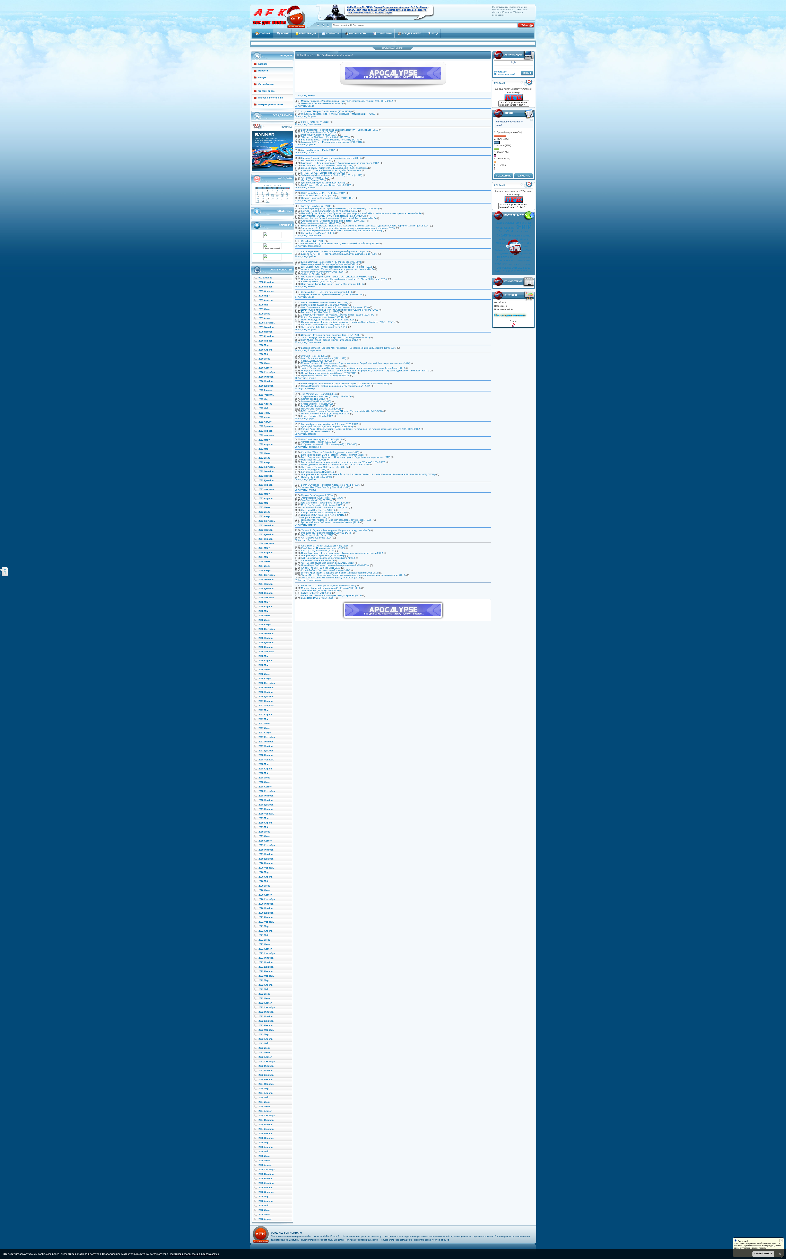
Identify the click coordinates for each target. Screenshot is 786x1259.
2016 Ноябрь (266, 692)
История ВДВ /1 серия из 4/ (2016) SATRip (322, 555)
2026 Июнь (264, 1210)
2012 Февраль (266, 435)
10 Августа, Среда (304, 418)
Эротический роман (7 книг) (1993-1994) (322, 498)
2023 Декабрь (266, 1075)
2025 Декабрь (266, 1183)
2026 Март (264, 1196)
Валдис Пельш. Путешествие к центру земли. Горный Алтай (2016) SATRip (340, 243)
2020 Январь (266, 863)
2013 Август (265, 516)
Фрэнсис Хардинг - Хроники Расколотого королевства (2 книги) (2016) (337, 269)
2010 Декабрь (266, 386)
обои (513, 250)
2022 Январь (266, 971)
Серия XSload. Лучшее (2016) (316, 361)
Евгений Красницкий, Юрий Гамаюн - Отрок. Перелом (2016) (332, 455)
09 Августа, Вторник (305, 434)
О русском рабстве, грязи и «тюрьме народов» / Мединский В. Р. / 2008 (338, 114)
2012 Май (264, 449)
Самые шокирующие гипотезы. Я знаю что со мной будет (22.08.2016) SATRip (341, 230)
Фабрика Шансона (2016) (314, 517)
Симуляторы (523, 242)
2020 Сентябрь (267, 899)
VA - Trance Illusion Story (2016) (317, 535)
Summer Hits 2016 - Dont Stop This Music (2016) (325, 487)
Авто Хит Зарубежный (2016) (316, 206)
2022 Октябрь (266, 1012)
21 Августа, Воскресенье (308, 246)
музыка (501, 227)
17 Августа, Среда (304, 297)
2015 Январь (266, 593)
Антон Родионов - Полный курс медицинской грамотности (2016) (335, 251)
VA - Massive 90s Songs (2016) (316, 537)
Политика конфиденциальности (361, 1240)
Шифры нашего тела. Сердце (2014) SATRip (324, 512)
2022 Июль (264, 998)
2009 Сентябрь (267, 322)
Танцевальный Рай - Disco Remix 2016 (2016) (324, 507)
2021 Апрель (266, 931)
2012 (501, 246)
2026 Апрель (266, 1201)
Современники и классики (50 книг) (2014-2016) (326, 396)
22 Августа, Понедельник (308, 235)
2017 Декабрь (266, 750)
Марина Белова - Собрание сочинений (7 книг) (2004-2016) (332, 294)
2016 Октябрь (266, 687)
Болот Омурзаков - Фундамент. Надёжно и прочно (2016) (330, 485)
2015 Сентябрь (267, 629)
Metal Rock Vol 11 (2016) (313, 459)
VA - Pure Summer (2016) (313, 180)
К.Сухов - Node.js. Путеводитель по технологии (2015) (329, 211)
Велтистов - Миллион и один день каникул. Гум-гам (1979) (331, 595)
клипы (511, 227)
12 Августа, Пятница (305, 378)
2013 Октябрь (266, 525)
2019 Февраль (266, 813)
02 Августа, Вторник (305, 540)
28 (287, 198)
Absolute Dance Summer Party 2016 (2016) (322, 271)
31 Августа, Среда (304, 106)
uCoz (446, 1240)
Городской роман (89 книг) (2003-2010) (321, 223)
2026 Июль (264, 1214)
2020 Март (264, 872)
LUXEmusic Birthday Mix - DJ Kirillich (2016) (323, 193)
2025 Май (264, 1151)
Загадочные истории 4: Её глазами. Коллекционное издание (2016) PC (337, 314)
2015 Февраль (266, 597)
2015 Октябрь (266, 633)
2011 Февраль (266, 395)
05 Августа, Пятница (305, 490)
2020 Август (265, 895)
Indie (504, 264)
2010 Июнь (264, 358)
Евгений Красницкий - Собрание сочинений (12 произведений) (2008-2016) (340, 572)
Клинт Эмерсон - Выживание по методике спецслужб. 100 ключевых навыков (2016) (345, 383)
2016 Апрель (266, 660)
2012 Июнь (264, 453)
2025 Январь (266, 1133)
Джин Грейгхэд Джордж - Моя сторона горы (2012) (327, 426)
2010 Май (264, 354)
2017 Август (265, 732)
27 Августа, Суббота (305, 144)
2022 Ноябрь (266, 1016)
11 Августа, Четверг (305, 388)
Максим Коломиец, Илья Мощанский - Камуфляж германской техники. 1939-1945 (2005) (347, 101)
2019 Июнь (264, 831)
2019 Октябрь (266, 849)
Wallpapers (500, 250)
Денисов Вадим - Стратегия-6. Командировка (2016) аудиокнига (334, 168)
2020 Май (264, 881)
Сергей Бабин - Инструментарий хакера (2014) (325, 570)
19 (277, 196)
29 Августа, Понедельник (308, 124)
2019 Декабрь (266, 858)
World (529, 250)
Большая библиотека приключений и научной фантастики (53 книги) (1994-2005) (343, 462)
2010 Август (265, 368)
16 (262, 196)
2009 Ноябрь (266, 331)
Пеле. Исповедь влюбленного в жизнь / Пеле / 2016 (328, 319)
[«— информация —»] (514, 325)
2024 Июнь (264, 1102)
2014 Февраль (266, 543)
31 (267, 201)
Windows (512, 231)
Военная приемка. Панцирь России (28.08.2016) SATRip (330, 139)
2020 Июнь (264, 886)
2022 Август (265, 1003)
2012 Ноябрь (266, 476)
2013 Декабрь (266, 534)
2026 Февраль (266, 1192)
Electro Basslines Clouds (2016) (317, 416)
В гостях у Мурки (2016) (313, 469)
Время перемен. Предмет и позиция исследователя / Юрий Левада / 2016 (339, 130)
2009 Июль (264, 313)
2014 (500, 267)
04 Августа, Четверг (305, 525)
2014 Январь (266, 539)
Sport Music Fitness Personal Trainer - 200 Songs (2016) (329, 340)
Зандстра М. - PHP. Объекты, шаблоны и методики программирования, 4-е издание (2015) (348, 228)
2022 (524, 271)
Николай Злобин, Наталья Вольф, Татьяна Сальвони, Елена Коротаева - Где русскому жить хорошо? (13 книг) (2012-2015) (365, 225)
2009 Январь (266, 286)
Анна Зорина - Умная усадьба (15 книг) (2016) (325, 545)
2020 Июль (264, 890)
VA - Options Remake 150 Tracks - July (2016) (324, 467)
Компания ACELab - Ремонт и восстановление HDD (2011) (331, 142)
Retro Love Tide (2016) (312, 241)
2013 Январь (266, 485)
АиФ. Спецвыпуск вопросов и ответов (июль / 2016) (328, 558)
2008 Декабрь (266, 282)
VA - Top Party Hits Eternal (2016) (317, 550)
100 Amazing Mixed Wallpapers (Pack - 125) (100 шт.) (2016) (331, 175)
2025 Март (264, 1142)
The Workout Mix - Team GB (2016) (319, 394)
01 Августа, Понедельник (308, 580)
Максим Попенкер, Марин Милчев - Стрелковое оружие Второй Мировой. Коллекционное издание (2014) (355, 363)
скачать (504, 235)
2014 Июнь (264, 561)
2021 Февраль (266, 922)
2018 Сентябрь (267, 791)
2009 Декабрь (266, 336)
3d (508, 250)
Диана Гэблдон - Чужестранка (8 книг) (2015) (324, 502)
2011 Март (264, 399)
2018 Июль (264, 782)
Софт (502, 231)
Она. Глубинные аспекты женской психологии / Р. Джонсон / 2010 (335, 307)
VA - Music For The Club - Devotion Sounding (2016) (327, 165)
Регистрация (500, 71)
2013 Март (264, 494)
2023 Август (265, 1057)
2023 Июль (264, 1052)
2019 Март (264, 818)
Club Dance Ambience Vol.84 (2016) (319, 132)
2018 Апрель (266, 768)
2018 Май (264, 773)
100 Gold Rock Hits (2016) (314, 356)
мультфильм (512, 222)
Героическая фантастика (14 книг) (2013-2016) (325, 375)
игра (527, 257)
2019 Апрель (266, 822)
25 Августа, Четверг (305, 187)
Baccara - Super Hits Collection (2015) (320, 312)
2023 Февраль (266, 1030)
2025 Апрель (266, 1147)
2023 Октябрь (266, 1066)
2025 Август (265, 1165)
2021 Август (265, 949)
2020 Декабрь (266, 913)
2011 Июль (264, 417)
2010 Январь (266, 340)
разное (528, 264)
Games (507, 267)
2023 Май (264, 1043)
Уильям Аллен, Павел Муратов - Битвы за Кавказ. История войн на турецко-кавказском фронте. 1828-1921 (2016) (360, 429)
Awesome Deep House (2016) (316, 401)
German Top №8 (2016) (313, 399)
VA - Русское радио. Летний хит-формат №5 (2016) (327, 563)
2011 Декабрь (266, 426)
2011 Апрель (265, 404)
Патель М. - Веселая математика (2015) (322, 103)
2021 (517, 271)
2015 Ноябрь (266, 638)
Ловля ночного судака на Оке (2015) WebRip (324, 305)
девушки (521, 250)
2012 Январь (266, 431)
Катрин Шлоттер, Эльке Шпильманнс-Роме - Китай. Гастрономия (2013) (338, 218)
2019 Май (264, 827)
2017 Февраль (266, 705)
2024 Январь (266, 1079)
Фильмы (522, 239)
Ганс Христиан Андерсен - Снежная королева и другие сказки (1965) (336, 520)
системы (512, 264)
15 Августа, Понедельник (308, 342)
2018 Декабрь (266, 804)
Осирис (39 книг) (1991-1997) (316, 431)
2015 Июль (264, 620)
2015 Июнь (264, 615)
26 (277, 198)
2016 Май (264, 665)
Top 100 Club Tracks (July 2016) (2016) (321, 408)
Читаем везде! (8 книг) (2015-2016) (319, 442)
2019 (504, 271)
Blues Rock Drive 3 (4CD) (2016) (317, 598)
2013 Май (264, 503)
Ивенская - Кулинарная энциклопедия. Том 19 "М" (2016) (330, 335)
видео (500, 222)
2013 (521, 264)
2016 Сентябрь (267, 683)
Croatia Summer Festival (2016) (317, 404)
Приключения (505, 257)
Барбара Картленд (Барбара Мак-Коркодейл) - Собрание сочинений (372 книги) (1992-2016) (348, 348)
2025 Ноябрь (266, 1178)
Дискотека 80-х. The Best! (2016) (318, 510)
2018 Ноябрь (266, 800)
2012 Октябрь (266, 471)
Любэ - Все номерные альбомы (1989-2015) (324, 317)
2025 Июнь (264, 1156)
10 (267, 193)
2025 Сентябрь (267, 1169)
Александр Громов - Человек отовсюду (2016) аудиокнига (331, 170)
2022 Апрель (266, 985)
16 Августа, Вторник (305, 329)
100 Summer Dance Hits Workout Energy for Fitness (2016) (331, 577)
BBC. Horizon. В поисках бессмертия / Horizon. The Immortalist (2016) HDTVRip (342, 411)
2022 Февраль (266, 976)
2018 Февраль (266, 759)
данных (504, 253)
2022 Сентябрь (267, 1007)
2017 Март (264, 710)
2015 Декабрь (266, 642)
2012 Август (265, 462)
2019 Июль (264, 836)
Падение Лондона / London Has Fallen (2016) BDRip (327, 198)
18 (272, 196)
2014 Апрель (266, 552)
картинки (523, 246)
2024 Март (264, 1088)
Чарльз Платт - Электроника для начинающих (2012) (328, 585)
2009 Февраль (266, 291)
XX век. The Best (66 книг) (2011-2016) (321, 568)
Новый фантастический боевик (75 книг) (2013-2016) (328, 373)
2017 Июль (264, 728)
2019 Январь (266, 809)
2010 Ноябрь (266, 381)
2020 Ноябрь (266, 908)
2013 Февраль (266, 489)
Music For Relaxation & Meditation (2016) (321, 505)
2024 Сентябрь (267, 1115)
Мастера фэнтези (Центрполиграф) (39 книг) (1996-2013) (331, 588)
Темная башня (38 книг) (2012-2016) (320, 590)
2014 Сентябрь (267, 575)
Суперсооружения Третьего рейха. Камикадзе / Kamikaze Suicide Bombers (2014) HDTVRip (348, 322)
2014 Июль (264, 566)
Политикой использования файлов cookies (194, 1254)
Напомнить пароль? (504, 74)
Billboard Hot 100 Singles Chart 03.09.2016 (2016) (325, 137)
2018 (498, 271)
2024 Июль (264, 1106)
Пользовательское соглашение (396, 1240)
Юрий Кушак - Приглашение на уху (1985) (323, 548)
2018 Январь (266, 755)
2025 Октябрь (266, 1174)
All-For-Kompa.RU (290, 1233)
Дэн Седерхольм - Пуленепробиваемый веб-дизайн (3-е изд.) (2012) (337, 267)
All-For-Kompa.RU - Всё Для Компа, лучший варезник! (325, 55)
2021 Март (264, 926)
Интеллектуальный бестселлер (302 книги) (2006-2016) (330, 264)
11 (272, 193)
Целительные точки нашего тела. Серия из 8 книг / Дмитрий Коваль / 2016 (339, 310)
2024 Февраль (266, 1084)
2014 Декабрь (266, 588)
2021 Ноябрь (266, 962)
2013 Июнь (264, 507)
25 (272, 198)
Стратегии (502, 260)
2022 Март (264, 980)
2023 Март (264, 1034)
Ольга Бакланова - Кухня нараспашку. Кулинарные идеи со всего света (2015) (342, 553)
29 (257, 201)
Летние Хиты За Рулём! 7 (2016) (318, 233)
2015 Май (264, 611)
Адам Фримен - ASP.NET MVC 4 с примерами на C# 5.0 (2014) (333, 216)
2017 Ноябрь (266, 746)
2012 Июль (264, 458)
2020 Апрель (266, 877)
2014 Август (265, 570)
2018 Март (264, 764)
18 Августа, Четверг (305, 286)
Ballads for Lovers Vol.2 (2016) (316, 593)
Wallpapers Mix (524, 253)
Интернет (524, 231)
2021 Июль (264, 944)
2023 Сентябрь (267, 1061)
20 (282, 196)
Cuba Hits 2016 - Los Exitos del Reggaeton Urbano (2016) (330, 452)
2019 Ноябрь (266, 854)
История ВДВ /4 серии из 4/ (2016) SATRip (322, 515)
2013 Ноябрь (266, 530)
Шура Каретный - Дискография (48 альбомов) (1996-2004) (331, 262)
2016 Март (264, 656)
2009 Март (264, 295)
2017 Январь (266, 701)
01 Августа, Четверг (305, 95)
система (511, 239)
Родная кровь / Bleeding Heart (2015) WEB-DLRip (326, 533)
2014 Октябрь (266, 579)
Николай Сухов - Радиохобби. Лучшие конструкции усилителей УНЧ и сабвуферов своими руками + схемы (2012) (361, 213)
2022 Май (264, 989)
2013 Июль (264, 512)
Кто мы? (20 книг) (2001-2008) (316, 281)
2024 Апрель (266, 1093)
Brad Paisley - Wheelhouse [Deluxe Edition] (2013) (326, 185)
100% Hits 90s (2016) (312, 274)
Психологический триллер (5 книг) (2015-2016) (325, 413)
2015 (515, 267)
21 (287, 196)
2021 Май (264, 935)
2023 (529, 271)
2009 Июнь (264, 309)
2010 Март (264, 345)
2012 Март (264, 440)
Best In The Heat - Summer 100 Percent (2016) (324, 302)
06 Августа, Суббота (305, 479)
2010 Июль (264, 363)
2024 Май (264, 1097)
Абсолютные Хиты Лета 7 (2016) (318, 195)
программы (511, 246)
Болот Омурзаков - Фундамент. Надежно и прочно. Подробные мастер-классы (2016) (345, 457)
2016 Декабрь (266, 696)
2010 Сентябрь (267, 372)
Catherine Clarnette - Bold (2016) (317, 560)
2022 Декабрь (266, 1021)
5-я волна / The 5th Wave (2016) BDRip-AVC (323, 324)
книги (523, 226)
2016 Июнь (264, 669)
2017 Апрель (266, 714)
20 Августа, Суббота (305, 256)
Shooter (512, 253)
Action (502, 239)
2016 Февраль (266, 651)
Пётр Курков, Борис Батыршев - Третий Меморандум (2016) (332, 284)
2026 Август (265, 1219)
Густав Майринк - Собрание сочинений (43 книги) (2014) (330, 522)
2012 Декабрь (266, 480)
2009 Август (265, 318)
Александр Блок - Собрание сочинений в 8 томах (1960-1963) (333, 220)
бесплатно (517, 235)
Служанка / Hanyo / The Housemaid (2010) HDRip (326, 111)
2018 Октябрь (266, 795)
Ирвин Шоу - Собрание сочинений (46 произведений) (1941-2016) (335, 565)
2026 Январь (266, 1187)
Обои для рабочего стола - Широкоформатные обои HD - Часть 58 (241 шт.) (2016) (344, 279)
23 (262, 198)
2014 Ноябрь (266, 584)
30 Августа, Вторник (305, 116)
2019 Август (265, 840)
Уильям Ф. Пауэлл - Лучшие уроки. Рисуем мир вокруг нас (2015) (335, 530)
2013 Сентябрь (267, 521)
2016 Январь (266, 647)
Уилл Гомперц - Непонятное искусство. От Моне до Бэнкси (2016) (335, 337)
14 (287, 193)
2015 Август (265, 624)
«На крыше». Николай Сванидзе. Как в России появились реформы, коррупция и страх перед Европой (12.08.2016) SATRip (365, 370)
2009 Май (264, 304)
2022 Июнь (264, 994)
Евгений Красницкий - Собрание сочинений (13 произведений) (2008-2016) (340, 208)
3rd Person (519, 257)
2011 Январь (265, 390)
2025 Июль (264, 1160)
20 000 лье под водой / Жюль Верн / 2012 (322, 365)
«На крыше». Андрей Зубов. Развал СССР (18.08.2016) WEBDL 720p (337, 276)
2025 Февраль (266, 1138)
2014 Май (264, 557)
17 (267, 196)
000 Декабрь (265, 277)
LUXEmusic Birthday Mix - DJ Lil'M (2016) (322, 439)
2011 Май (263, 408)
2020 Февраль (266, 867)
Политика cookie (422, 1240)
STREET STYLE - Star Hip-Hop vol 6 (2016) (323, 173)
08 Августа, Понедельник (308, 447)
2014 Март (264, 548)
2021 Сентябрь (267, 953)
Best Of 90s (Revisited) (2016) (316, 406)
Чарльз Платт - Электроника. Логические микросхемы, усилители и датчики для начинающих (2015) (353, 575)
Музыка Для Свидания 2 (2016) (317, 495)
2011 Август (265, 422)
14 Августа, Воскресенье (308, 350)
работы (527, 235)
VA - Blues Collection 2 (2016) (315, 177)
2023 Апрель (266, 1039)
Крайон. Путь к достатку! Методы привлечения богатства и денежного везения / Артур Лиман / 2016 (353, 368)
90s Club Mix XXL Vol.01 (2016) (316, 500)
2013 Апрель (266, 498)
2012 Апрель (266, 444)
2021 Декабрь (266, 967)
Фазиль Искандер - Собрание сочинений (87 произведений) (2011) (335, 386)
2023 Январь (266, 1025)
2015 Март (264, 602)
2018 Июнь (264, 777)
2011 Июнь (264, 413)
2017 (527, 267)
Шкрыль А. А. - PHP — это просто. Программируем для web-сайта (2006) (339, 254)
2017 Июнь (264, 723)
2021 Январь (266, 917)
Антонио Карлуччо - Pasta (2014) (318, 150)
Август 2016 (272, 185)
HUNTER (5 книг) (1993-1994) (316, 477)
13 (282, 193)
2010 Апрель (266, 349)
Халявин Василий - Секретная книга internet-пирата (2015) (331, 158)
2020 (510, 271)
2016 (521, 267)
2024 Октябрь (266, 1120)
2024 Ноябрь (266, 1124)
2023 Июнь (264, 1048)
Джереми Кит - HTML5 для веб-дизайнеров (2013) (327, 292)
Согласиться (763, 1253)
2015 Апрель (266, 606)
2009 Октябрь (266, 327)
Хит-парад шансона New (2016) (317, 472)
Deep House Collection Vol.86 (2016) (319, 134)
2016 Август (265, 678)
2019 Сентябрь (267, 845)
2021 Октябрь (266, 958)
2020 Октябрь (266, 904)
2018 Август (265, 786)
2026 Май (264, 1205)
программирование (506, 243)
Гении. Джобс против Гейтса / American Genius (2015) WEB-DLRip (335, 464)
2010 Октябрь (266, 377)
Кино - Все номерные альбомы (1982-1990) (323, 358)
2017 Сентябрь (267, 737)
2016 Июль (264, 674)
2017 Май (264, 719)
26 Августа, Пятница (305, 152)
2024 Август (265, 1111)
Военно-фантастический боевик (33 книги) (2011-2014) (329, 424)
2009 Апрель (266, 300)
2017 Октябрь (266, 741)
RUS (497, 253)
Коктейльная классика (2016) (316, 160)
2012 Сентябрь (267, 467)
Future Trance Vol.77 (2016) (315, 122)
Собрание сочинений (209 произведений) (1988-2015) (329, 444)
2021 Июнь (264, 940)
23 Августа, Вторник (305, 200)
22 (257, 198)
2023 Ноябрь (266, 1070)
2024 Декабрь (266, 1129)
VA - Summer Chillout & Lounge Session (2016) (324, 327)
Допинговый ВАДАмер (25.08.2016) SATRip (323, 182)
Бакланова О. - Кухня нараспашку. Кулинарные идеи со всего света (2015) (340, 163)
